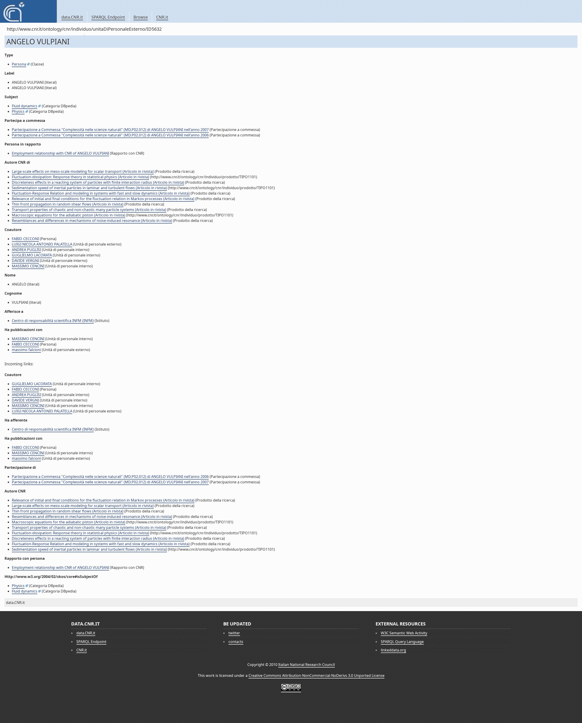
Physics (18, 111)
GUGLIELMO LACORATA (32, 255)
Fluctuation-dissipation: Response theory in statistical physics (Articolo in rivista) (80, 176)
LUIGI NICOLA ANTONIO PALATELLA (42, 244)
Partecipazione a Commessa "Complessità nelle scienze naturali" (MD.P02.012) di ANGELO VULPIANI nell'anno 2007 (110, 129)
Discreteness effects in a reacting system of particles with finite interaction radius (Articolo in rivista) (98, 182)
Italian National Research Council (306, 664)
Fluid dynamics (24, 105)
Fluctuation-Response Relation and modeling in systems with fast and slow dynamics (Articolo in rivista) (101, 193)
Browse (140, 17)
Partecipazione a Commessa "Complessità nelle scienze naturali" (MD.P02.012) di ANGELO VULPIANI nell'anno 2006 (110, 135)
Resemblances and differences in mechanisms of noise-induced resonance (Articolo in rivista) (92, 220)
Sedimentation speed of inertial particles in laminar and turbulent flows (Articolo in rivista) (89, 187)
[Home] (28, 11)
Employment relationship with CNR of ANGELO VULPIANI (60, 153)
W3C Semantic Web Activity (404, 632)
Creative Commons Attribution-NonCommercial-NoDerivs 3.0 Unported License (316, 675)
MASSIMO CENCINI (28, 266)
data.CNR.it (72, 17)
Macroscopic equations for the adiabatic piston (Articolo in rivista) (68, 215)
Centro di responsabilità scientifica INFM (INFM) (53, 320)
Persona (19, 64)
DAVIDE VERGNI (25, 260)
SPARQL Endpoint (108, 17)
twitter (234, 632)
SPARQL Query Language (402, 641)
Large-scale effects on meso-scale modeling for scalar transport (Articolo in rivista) (83, 171)
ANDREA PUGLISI (26, 249)
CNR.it (162, 17)
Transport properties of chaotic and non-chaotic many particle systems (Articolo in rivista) (89, 209)
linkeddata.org (393, 650)
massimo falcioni (26, 349)
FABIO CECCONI (25, 238)
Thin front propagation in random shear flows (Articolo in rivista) (67, 204)
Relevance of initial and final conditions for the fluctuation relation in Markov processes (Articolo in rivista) (103, 198)
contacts (235, 641)
